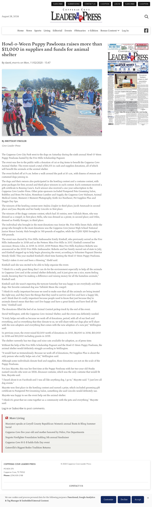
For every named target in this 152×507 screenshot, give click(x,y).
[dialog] (76, 500)
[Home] (76, 16)
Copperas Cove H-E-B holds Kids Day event (27, 442)
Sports (37, 30)
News (29, 30)
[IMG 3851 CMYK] (52, 102)
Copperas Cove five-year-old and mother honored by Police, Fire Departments (44, 432)
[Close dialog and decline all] (148, 497)
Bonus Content (108, 30)
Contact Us (90, 4)
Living (47, 30)
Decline (124, 499)
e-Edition (105, 4)
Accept (138, 499)
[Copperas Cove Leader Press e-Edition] (128, 127)
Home (20, 30)
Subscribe (58, 4)
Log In (117, 4)
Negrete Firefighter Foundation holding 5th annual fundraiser (37, 437)
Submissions (74, 4)
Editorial (57, 30)
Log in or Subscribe (12, 408)
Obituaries (80, 30)
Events (68, 30)
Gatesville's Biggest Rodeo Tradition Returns (28, 447)
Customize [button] (108, 499)
